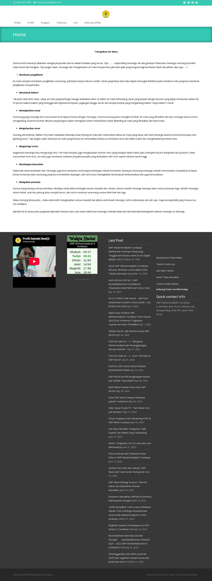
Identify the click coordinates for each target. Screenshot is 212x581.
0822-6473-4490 (23, 2)
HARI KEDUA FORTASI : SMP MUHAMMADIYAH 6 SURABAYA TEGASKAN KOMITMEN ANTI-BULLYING (129, 284)
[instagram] (192, 3)
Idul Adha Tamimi (165, 270)
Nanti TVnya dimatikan (167, 277)
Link (75, 22)
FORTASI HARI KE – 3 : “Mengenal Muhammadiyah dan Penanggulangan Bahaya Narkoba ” (127, 345)
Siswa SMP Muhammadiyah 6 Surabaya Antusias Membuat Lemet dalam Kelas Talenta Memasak (128, 269)
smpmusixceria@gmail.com (49, 2)
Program (45, 22)
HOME (17, 22)
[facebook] (184, 3)
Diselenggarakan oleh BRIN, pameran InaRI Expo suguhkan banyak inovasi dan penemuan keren (128, 557)
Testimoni (61, 22)
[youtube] (196, 3)
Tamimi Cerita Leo (165, 264)
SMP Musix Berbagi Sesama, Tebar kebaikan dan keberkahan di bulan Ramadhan (128, 486)
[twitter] (188, 3)
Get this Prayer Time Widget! (82, 279)
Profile (30, 22)
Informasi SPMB (92, 22)
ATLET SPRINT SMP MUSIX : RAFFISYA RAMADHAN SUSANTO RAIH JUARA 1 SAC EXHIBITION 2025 (129, 302)
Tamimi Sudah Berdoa (167, 283)
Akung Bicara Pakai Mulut (169, 257)
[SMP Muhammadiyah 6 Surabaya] (106, 12)
